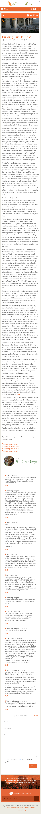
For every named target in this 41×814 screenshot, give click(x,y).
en (34, 9)
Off (22, 759)
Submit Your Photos (29, 807)
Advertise (14, 807)
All (8, 762)
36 (27, 40)
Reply (6, 485)
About (8, 807)
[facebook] (28, 15)
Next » (36, 716)
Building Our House (11, 451)
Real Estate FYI (18, 40)
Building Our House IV (12, 444)
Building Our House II (12, 449)
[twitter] (31, 15)
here (18, 394)
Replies (30, 759)
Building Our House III (12, 446)
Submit (33, 766)
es (38, 9)
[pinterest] (34, 15)
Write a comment (31, 471)
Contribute (20, 807)
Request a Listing (21, 810)
